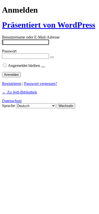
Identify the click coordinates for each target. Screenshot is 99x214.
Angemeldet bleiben (24, 65)
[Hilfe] (43, 67)
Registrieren (11, 83)
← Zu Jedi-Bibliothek (19, 92)
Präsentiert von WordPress (48, 24)
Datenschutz (12, 101)
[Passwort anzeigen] (52, 57)
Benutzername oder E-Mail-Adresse (31, 37)
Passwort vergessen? (40, 83)
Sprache (8, 105)
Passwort (9, 51)
